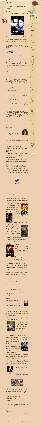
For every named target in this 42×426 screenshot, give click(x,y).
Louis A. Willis (32, 124)
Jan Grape (32, 111)
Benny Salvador (9, 120)
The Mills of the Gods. (32, 52)
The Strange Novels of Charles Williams (32, 59)
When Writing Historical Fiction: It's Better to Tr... (32, 45)
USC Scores (8, 296)
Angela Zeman (32, 90)
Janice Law (32, 113)
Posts (31, 153)
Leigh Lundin (32, 122)
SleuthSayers (11, 3)
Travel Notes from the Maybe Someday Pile (32, 54)
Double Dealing (32, 35)
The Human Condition (32, 29)
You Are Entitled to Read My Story (32, 34)
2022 (31, 78)
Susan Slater (32, 144)
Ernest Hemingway (16, 292)
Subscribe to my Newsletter (18, 289)
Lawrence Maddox (33, 121)
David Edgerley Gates (17, 120)
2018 (31, 81)
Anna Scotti (32, 91)
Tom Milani (32, 146)
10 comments (15, 291)
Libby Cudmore (32, 123)
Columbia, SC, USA (10, 411)
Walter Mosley (10, 293)
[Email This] (19, 55)
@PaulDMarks (24, 286)
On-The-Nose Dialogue (32, 28)
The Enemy (32, 32)
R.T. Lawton (32, 135)
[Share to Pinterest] (21, 55)
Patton (24, 120)
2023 (31, 77)
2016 (31, 83)
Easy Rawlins (12, 292)
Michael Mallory (32, 131)
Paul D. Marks (24, 292)
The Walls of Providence (32, 60)
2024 (31, 76)
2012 (31, 86)
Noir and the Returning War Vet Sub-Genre (13, 194)
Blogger (33, 421)
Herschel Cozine (32, 109)
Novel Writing (8, 9)
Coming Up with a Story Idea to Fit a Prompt (32, 62)
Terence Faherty (32, 145)
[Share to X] (20, 55)
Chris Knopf (32, 99)
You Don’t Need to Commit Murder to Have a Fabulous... (32, 24)
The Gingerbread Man (32, 42)
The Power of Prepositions (32, 39)
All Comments (32, 154)
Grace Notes (8, 59)
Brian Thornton (32, 98)
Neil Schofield (32, 132)
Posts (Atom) (18, 417)
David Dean (32, 101)
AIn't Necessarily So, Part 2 (32, 66)
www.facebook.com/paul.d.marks (16, 286)
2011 (31, 87)
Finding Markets (32, 47)
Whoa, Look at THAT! (32, 40)
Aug (32, 21)
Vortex (19, 201)
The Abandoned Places (32, 56)
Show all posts (23, 6)
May (32, 71)
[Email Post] (18, 291)
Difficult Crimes (32, 64)
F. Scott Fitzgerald (22, 120)
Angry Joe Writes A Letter (32, 31)
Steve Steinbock (32, 143)
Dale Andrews (32, 100)
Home (16, 413)
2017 (31, 82)
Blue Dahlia (9, 292)
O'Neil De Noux (32, 133)
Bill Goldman (13, 120)
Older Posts (26, 413)
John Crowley (32, 46)
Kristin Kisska (32, 120)
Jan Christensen (32, 110)
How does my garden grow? (32, 37)
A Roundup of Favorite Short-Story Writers (32, 68)
